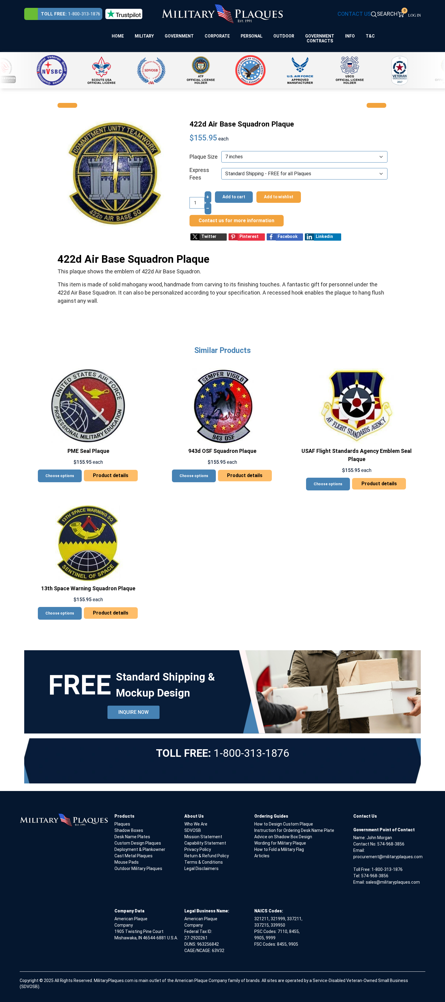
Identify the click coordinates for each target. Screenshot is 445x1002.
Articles (261, 855)
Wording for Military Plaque (280, 843)
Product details (110, 475)
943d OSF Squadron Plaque (222, 451)
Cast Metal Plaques (133, 855)
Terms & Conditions (203, 862)
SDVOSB (192, 830)
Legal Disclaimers (201, 868)
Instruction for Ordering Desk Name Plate (294, 830)
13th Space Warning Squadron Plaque (88, 588)
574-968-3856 (390, 844)
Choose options (59, 476)
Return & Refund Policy (206, 855)
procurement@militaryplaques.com (388, 856)
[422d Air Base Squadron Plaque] (115, 173)
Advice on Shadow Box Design (283, 836)
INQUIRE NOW (133, 712)
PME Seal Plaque (88, 451)
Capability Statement (205, 843)
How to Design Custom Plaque (283, 824)
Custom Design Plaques (137, 843)
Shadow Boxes (128, 830)
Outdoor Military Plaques (138, 868)
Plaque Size (204, 156)
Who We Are (195, 824)
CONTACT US (354, 14)
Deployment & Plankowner (139, 849)
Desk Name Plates (132, 836)
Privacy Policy (197, 849)
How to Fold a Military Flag (279, 849)
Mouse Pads (126, 862)
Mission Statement (203, 836)
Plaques (122, 824)
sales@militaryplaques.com (393, 882)
